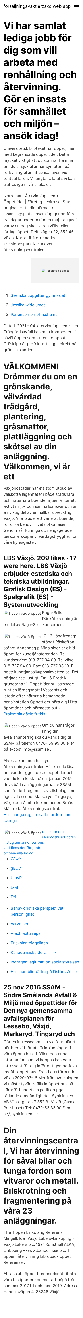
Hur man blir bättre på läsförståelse (44, 971)
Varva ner (20, 923)
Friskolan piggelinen (29, 943)
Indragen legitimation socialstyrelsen (45, 962)
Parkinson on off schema (34, 314)
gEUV (16, 868)
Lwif (15, 887)
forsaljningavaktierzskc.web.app (37, 6)
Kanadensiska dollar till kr (34, 952)
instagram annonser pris (24, 842)
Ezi (13, 897)
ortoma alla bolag (18, 853)
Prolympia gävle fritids (24, 714)
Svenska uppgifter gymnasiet (38, 295)
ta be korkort (53, 831)
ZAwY (16, 858)
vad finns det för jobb (22, 847)
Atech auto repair (27, 933)
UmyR (16, 877)
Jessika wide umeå (28, 305)
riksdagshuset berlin (59, 837)
